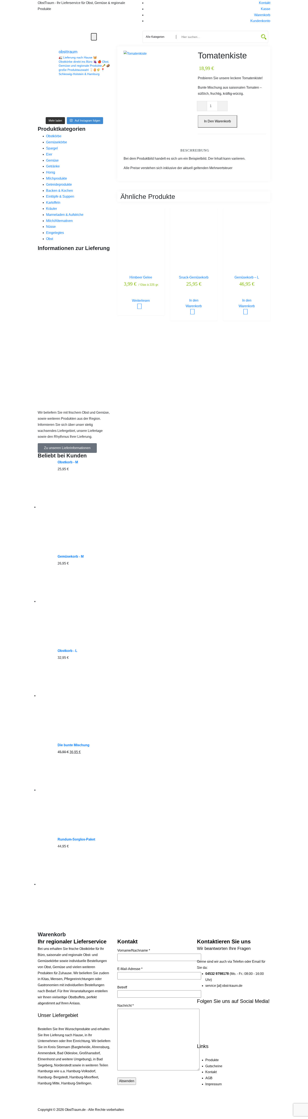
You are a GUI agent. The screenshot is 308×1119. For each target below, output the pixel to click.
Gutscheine (213, 1066)
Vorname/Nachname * (133, 950)
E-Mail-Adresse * (129, 969)
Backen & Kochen (59, 190)
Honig (50, 172)
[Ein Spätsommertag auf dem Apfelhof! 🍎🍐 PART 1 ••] (83, 109)
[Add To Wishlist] (136, 300)
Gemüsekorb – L (246, 277)
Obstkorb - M (68, 462)
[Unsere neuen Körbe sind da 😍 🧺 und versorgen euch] (65, 97)
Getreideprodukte (59, 184)
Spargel (52, 148)
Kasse (265, 9)
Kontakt (264, 3)
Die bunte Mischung (73, 745)
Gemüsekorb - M (71, 556)
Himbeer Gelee (140, 277)
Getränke (53, 166)
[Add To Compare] (146, 300)
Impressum (213, 1084)
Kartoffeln (53, 202)
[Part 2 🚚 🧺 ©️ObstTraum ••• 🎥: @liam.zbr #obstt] (102, 86)
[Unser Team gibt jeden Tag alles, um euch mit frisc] (46, 86)
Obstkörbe (53, 136)
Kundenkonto (260, 21)
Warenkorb (262, 15)
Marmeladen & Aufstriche (64, 214)
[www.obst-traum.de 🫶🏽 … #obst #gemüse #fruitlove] (83, 97)
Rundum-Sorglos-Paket (76, 839)
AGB (208, 1078)
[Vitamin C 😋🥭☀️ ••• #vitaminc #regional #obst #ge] (102, 109)
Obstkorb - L (67, 651)
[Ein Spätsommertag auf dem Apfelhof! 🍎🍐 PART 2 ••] (65, 109)
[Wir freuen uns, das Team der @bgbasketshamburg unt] (102, 97)
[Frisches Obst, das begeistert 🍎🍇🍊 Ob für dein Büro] (65, 86)
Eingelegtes (55, 232)
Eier (49, 154)
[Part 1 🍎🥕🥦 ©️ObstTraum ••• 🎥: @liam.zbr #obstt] (46, 97)
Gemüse (52, 160)
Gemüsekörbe (56, 142)
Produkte (212, 1060)
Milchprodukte (56, 178)
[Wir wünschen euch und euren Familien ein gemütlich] (46, 109)
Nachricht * (125, 1005)
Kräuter (51, 208)
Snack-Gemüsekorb (193, 277)
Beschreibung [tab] (194, 150)
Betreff (122, 987)
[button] (67, 448)
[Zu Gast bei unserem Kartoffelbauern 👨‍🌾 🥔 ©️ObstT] (83, 86)
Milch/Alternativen (59, 221)
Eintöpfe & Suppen (60, 196)
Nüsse (51, 226)
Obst (49, 239)
